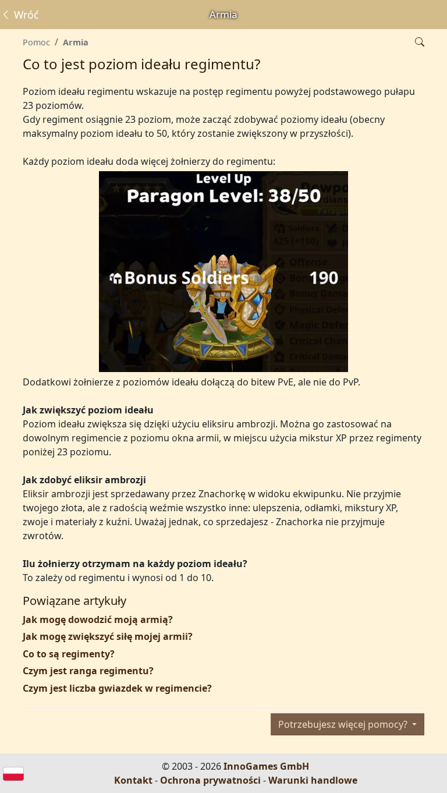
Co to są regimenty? (69, 653)
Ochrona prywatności (210, 780)
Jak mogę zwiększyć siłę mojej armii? (108, 636)
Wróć (24, 15)
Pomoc (36, 42)
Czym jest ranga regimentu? (88, 670)
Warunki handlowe (312, 780)
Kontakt (133, 780)
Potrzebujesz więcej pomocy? (344, 724)
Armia (75, 42)
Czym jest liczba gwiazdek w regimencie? (117, 688)
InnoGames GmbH (266, 766)
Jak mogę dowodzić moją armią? (98, 619)
